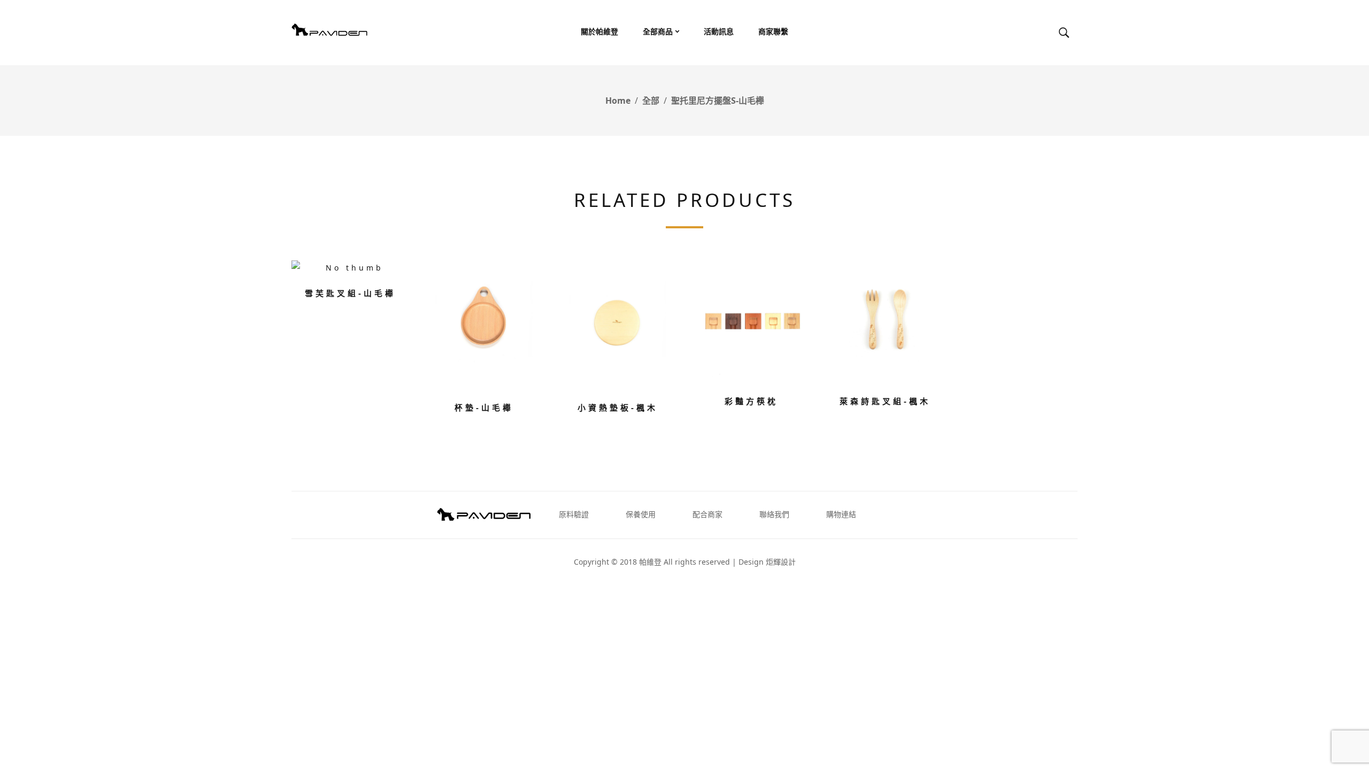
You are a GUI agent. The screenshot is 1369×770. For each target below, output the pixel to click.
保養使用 (641, 514)
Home (617, 100)
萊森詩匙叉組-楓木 (885, 401)
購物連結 (841, 514)
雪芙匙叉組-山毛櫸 (350, 293)
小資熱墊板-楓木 (618, 407)
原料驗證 (574, 514)
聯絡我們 (774, 514)
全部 (650, 100)
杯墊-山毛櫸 (484, 407)
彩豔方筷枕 (751, 401)
